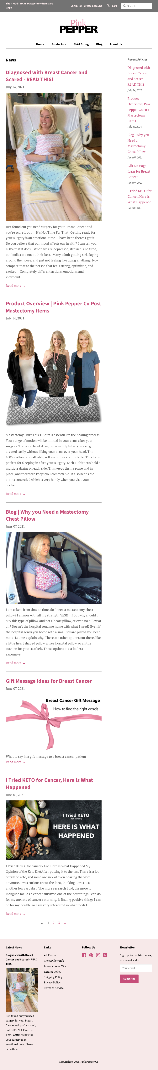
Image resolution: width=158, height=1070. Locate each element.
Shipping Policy (53, 977)
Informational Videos (56, 966)
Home (40, 44)
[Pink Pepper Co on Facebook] (84, 956)
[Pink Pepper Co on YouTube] (105, 956)
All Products (51, 955)
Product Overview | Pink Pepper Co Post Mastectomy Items (53, 307)
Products (57, 44)
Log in (74, 6)
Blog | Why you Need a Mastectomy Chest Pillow (47, 515)
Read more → (16, 285)
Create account (93, 6)
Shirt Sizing (81, 44)
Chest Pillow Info (54, 960)
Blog (99, 44)
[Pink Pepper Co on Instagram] (98, 956)
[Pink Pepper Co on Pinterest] (91, 956)
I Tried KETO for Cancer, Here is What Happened (49, 783)
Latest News (14, 947)
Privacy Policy (52, 982)
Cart (114, 6)
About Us (116, 44)
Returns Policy (52, 971)
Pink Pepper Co (89, 1061)
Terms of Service (54, 988)
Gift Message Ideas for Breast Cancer (49, 681)
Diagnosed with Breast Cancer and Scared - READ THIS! (46, 76)
